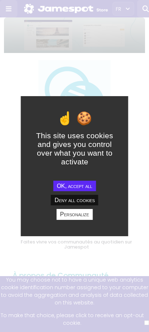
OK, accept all (74, 186)
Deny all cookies (75, 200)
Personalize (74, 214)
